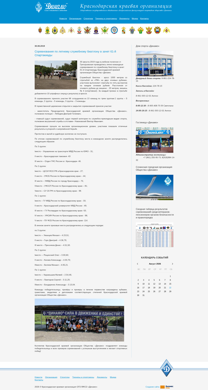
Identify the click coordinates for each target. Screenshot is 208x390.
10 (143, 284)
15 (170, 284)
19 (154, 288)
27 (160, 292)
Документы (124, 18)
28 (165, 292)
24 (143, 292)
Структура (88, 18)
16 (138, 288)
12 (154, 284)
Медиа (135, 18)
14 (165, 284)
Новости (63, 18)
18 (149, 288)
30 (138, 295)
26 (154, 292)
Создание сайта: (153, 387)
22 (170, 288)
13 (160, 284)
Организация (75, 18)
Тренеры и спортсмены (106, 18)
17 (143, 288)
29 (170, 292)
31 (143, 295)
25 (149, 292)
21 (165, 288)
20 (160, 288)
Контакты (144, 18)
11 (149, 284)
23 (138, 292)
